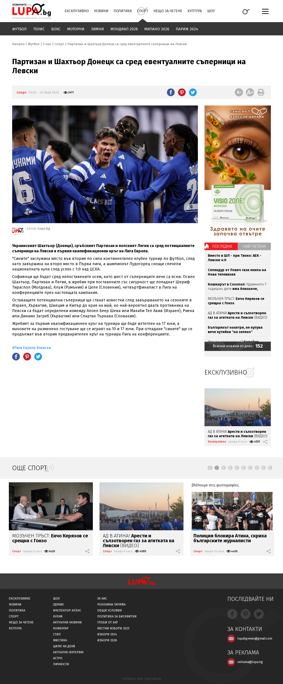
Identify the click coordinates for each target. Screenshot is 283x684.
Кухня (58, 616)
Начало (18, 44)
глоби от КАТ (107, 622)
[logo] (31, 11)
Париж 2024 (187, 29)
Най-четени (254, 246)
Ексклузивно (77, 11)
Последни (222, 246)
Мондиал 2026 (124, 29)
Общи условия (109, 610)
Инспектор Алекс (67, 610)
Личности (61, 664)
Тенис (39, 29)
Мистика (60, 640)
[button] (210, 468)
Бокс (56, 29)
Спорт (142, 11)
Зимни (97, 29)
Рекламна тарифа (111, 604)
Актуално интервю (68, 652)
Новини (101, 11)
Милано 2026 (156, 29)
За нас (102, 598)
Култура (194, 11)
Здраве (58, 604)
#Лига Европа (24, 348)
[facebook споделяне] (171, 92)
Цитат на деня (64, 646)
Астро (57, 658)
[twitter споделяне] (193, 92)
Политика (123, 11)
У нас (47, 44)
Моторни (75, 29)
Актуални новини (67, 622)
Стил (57, 634)
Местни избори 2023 (113, 628)
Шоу (211, 11)
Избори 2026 (107, 640)
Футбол (19, 29)
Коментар (61, 628)
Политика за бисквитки (117, 616)
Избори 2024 (107, 634)
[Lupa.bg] (17, 232)
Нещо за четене (167, 11)
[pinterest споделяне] (182, 92)
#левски (43, 348)
